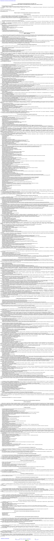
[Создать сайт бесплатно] (27, 540)
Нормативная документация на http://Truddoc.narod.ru (8, 0)
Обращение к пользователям (5, 538)
